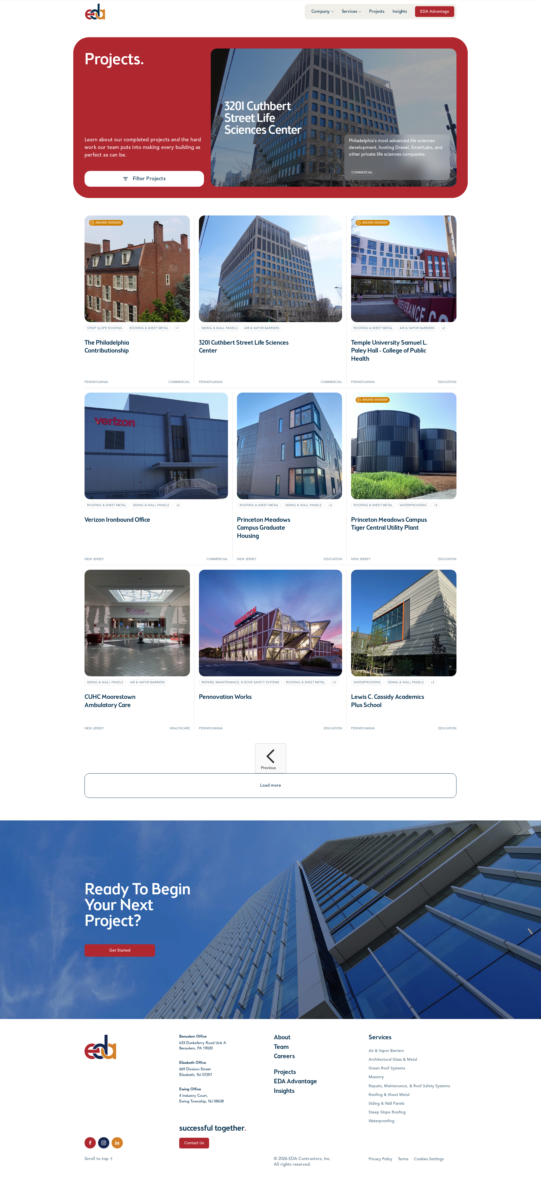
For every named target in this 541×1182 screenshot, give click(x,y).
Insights (400, 12)
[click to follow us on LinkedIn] (117, 1142)
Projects (377, 12)
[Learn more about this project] (333, 118)
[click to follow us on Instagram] (103, 1142)
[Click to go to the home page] (95, 11)
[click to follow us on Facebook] (90, 1142)
